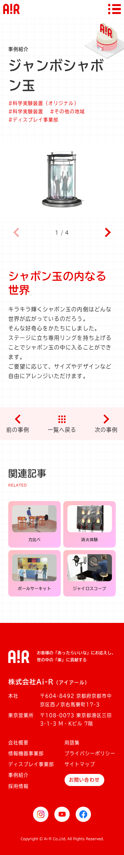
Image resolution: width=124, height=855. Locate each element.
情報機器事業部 (26, 753)
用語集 (72, 742)
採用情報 (18, 786)
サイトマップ (80, 764)
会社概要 (18, 742)
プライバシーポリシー (90, 753)
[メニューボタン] (114, 9)
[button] (108, 232)
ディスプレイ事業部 (31, 764)
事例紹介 (18, 775)
